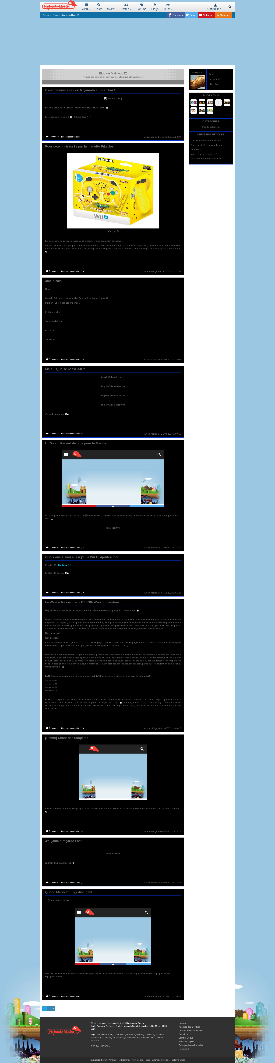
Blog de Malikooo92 (113, 73)
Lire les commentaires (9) (72, 434)
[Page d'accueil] (64, 1030)
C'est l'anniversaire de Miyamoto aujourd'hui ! (80, 90)
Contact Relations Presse (190, 1030)
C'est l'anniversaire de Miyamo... (206, 140)
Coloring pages (178, 1060)
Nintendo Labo (147, 1037)
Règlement (184, 1049)
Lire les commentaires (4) (72, 137)
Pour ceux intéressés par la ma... (207, 145)
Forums (141, 9)
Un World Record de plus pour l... (207, 158)
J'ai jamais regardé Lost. (64, 841)
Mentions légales (186, 1041)
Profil (211, 74)
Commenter (53, 137)
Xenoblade (149, 1034)
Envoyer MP (215, 79)
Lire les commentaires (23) (72, 728)
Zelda (116, 1034)
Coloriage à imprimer (161, 1060)
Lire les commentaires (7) (72, 996)
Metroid (139, 1034)
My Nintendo (118, 1037)
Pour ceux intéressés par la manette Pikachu (79, 146)
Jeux (167, 9)
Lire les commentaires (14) (72, 548)
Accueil (46, 15)
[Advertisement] (137, 41)
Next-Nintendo (138, 1060)
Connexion (214, 8)
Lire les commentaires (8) (72, 883)
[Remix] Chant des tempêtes (66, 738)
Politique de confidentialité (191, 1045)
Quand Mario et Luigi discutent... (70, 892)
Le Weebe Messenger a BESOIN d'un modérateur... (83, 602)
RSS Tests (106, 1046)
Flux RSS (213, 84)
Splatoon (159, 1034)
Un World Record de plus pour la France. (76, 443)
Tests (98, 9)
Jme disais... (54, 281)
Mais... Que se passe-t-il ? (65, 369)
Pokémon (130, 1034)
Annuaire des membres (189, 1027)
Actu (85, 9)
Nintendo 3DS (97, 1037)
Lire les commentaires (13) (72, 271)
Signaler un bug (186, 1038)
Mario (122, 1034)
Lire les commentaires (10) (72, 593)
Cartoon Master (132, 1037)
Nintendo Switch (104, 1034)
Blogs (155, 9)
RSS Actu (95, 1046)
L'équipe (182, 1023)
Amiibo (108, 1037)
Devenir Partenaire (109, 1060)
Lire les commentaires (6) (72, 831)
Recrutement (185, 1034)
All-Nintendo (125, 1060)
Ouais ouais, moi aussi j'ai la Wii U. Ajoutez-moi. (82, 557)
